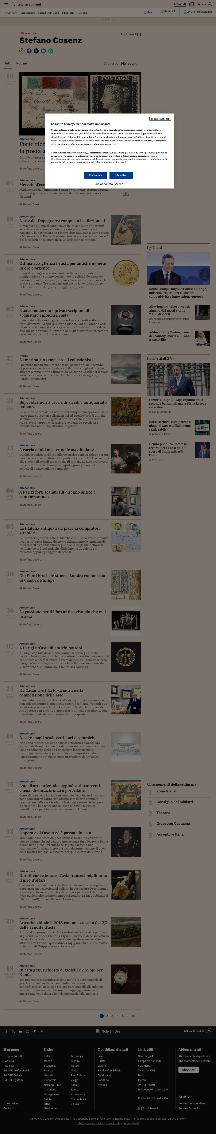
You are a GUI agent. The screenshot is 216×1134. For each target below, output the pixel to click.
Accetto (121, 175)
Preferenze (95, 175)
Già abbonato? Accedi (109, 184)
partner (160, 152)
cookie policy (123, 140)
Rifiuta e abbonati (160, 119)
